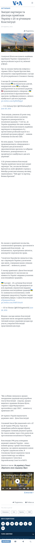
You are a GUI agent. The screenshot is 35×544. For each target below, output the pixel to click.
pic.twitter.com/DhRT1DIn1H (12, 303)
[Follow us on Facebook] (3, 524)
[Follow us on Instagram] (16, 524)
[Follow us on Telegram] (21, 524)
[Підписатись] (3, 528)
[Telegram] (23, 541)
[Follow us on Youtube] (12, 524)
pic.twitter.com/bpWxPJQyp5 (12, 101)
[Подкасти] (30, 524)
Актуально (5, 8)
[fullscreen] (32, 488)
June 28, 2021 (6, 109)
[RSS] (25, 524)
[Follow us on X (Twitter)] (7, 524)
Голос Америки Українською (15, 477)
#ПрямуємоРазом (8, 300)
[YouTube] (15, 541)
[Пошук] (30, 541)
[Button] (29, 31)
